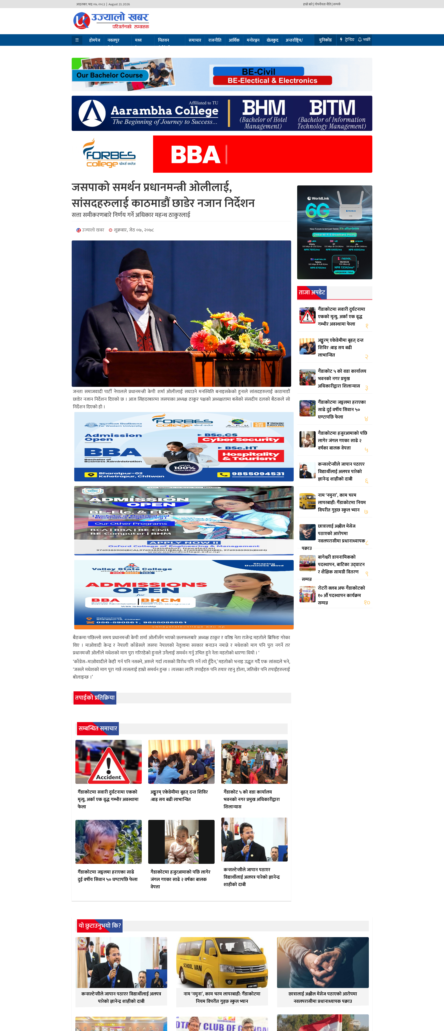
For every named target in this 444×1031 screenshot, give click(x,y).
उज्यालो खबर (92, 230)
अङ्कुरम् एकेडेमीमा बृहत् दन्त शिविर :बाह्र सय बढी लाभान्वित (179, 795)
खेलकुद (272, 40)
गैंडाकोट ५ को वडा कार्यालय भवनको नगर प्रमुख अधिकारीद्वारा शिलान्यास (252, 799)
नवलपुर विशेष (113, 44)
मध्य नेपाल (139, 44)
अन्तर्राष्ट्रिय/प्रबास (294, 44)
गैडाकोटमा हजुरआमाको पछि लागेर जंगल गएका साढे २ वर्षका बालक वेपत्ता (180, 879)
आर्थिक (234, 40)
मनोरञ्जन (253, 40)
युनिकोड (325, 40)
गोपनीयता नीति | (324, 4)
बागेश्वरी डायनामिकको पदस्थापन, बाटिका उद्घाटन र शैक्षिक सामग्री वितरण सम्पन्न (333, 568)
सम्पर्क (337, 4)
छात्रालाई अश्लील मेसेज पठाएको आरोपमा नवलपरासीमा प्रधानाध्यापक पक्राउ (333, 537)
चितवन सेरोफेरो (164, 44)
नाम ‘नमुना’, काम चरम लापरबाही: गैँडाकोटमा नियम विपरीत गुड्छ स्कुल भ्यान (342, 502)
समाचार (195, 40)
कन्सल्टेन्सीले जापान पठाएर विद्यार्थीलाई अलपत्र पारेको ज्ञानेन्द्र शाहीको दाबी (252, 877)
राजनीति (215, 40)
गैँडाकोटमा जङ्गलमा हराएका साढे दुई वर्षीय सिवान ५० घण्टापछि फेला (108, 875)
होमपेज (94, 40)
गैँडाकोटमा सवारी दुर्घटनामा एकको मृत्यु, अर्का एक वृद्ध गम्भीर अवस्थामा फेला (108, 799)
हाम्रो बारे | (308, 4)
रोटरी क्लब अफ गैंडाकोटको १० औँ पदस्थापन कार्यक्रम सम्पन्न (341, 595)
